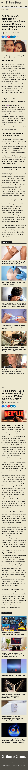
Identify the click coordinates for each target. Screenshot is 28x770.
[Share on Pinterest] (8, 37)
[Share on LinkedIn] (11, 37)
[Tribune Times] (13, 2)
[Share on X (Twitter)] (5, 37)
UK (2, 6)
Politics (14, 6)
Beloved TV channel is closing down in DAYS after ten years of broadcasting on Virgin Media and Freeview (13, 654)
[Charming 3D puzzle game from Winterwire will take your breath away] (14, 623)
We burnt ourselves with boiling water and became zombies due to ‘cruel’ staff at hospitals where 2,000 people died (13, 349)
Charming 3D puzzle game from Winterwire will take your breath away (12, 633)
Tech (2, 387)
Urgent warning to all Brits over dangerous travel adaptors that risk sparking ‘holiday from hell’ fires (12, 718)
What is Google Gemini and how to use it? (14, 675)
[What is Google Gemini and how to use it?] (14, 666)
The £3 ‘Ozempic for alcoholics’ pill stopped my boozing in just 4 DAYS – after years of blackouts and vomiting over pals (12, 372)
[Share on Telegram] (14, 37)
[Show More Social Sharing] (17, 37)
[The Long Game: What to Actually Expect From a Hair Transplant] (14, 273)
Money (21, 6)
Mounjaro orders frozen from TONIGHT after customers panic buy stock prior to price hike (13, 327)
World (7, 6)
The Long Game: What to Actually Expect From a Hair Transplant (13, 283)
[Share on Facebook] (2, 37)
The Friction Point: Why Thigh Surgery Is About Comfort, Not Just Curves (13, 262)
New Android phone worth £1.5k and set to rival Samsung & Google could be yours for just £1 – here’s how (13, 696)
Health (3, 13)
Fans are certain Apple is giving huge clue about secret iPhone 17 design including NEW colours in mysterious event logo (13, 740)
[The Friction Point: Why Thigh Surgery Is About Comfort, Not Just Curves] (14, 253)
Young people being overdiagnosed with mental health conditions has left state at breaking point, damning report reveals (13, 304)
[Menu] (2, 2)
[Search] (26, 2)
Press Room (9, 32)
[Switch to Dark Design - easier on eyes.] (23, 2)
